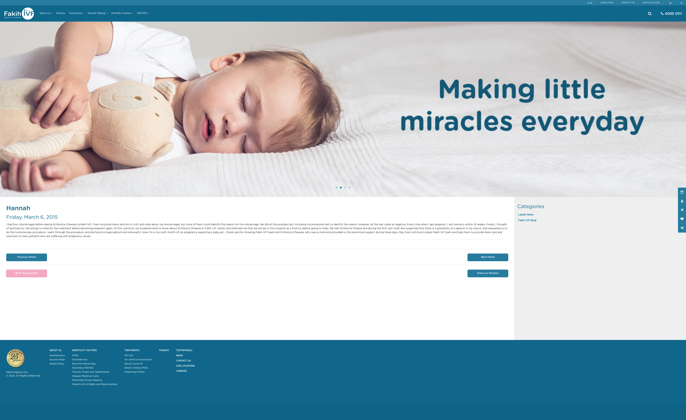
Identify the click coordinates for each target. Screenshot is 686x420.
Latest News (526, 214)
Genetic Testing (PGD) (136, 368)
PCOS (75, 355)
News (179, 355)
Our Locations (651, 3)
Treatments (132, 350)
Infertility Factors (84, 350)
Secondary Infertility (83, 368)
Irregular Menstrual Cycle (85, 376)
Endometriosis (79, 360)
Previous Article (26, 257)
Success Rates (57, 360)
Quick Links (606, 3)
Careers (181, 371)
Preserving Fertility (135, 372)
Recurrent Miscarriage (84, 364)
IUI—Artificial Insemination (138, 360)
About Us (55, 350)
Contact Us (628, 3)
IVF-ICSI (129, 355)
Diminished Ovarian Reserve (87, 380)
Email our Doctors (488, 273)
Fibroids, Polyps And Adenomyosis (90, 372)
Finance (164, 350)
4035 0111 (673, 14)
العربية (589, 3)
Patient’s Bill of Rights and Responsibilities (94, 384)
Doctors (60, 13)
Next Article (488, 257)
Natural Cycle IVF (134, 364)
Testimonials (184, 350)
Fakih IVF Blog (527, 220)
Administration (57, 355)
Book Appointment (26, 273)
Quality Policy (56, 364)
